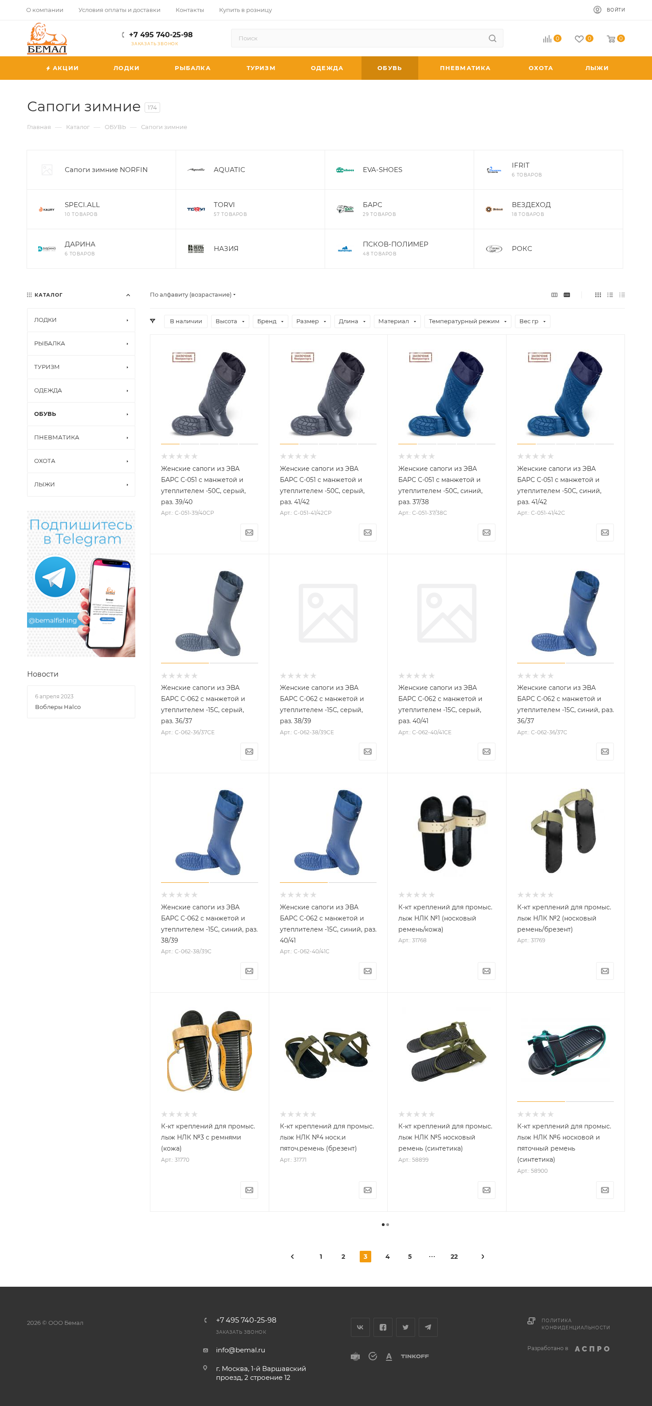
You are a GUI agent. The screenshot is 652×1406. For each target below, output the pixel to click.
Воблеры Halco (58, 706)
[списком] (610, 294)
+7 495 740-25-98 (161, 35)
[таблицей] (622, 294)
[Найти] (492, 38)
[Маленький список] (554, 294)
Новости (43, 674)
